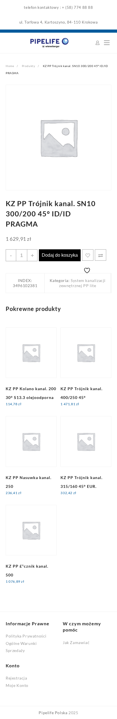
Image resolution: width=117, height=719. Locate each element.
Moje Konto (17, 685)
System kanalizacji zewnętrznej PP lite (82, 283)
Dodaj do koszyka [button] (27, 408)
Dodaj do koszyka (60, 255)
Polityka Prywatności (26, 636)
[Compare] (100, 255)
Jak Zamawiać (76, 642)
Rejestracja (16, 678)
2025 (73, 712)
